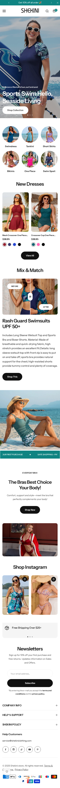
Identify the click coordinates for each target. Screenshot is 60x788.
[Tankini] (30, 134)
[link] (30, 539)
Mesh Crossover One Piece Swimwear (14, 235)
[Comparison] (30, 297)
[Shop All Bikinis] (10, 159)
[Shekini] (30, 11)
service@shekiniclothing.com (17, 740)
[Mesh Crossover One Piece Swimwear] (15, 212)
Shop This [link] (12, 376)
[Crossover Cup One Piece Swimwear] (44, 212)
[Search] (47, 10)
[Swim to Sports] (49, 159)
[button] (8, 2)
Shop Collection (15, 110)
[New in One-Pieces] (30, 159)
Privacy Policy (21, 769)
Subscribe (30, 683)
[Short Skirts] (49, 134)
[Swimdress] (10, 134)
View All (30, 255)
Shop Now (30, 509)
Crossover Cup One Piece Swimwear (42, 235)
